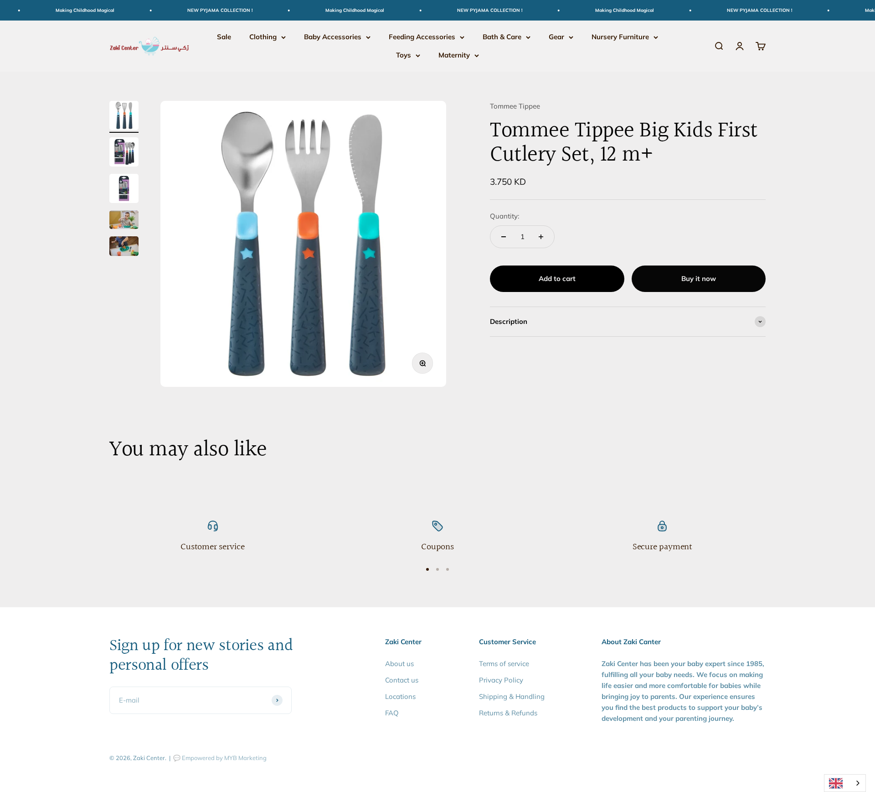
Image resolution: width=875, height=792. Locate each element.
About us (399, 663)
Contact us (401, 680)
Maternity (454, 55)
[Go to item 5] (124, 247)
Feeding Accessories (422, 36)
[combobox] (845, 783)
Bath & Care (502, 36)
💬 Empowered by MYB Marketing (220, 757)
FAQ (392, 713)
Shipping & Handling (512, 696)
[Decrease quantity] (503, 237)
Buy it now (698, 278)
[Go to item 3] (124, 190)
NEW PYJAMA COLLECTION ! (209, 10)
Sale (224, 36)
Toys (403, 55)
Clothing (263, 36)
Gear (556, 36)
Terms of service (504, 663)
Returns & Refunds (508, 713)
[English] (844, 783)
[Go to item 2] (124, 153)
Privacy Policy (501, 680)
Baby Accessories (332, 36)
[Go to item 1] (124, 117)
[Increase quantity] (541, 237)
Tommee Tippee (515, 106)
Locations (400, 696)
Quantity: (504, 216)
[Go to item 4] (124, 221)
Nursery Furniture (620, 36)
